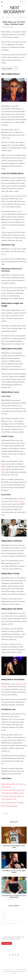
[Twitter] (5, 814)
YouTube (4, 686)
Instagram (21, 684)
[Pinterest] (8, 814)
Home (2, 17)
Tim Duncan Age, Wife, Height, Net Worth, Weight (14, 846)
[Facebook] (3, 814)
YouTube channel (18, 501)
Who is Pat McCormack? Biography (13, 802)
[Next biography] (14, 9)
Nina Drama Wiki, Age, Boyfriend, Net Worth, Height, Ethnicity (14, 896)
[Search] (20, 1)
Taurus (3, 254)
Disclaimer (11, 971)
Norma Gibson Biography (9, 806)
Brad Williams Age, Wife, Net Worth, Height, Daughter (14, 871)
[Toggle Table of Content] (15, 68)
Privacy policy (17, 971)
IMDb (3, 469)
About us (24, 969)
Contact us (6, 971)
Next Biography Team (8, 27)
